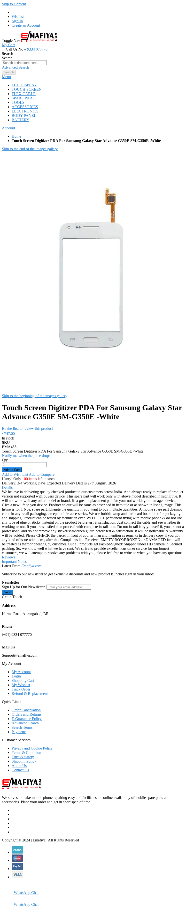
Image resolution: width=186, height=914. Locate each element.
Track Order (21, 689)
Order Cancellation (26, 710)
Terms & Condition (26, 753)
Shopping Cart (23, 680)
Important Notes (14, 561)
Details (7, 487)
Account (8, 128)
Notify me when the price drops (26, 455)
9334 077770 (37, 49)
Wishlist (18, 17)
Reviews (8, 557)
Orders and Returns (26, 714)
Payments (19, 732)
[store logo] (39, 40)
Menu (6, 77)
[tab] (93, 77)
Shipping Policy (24, 761)
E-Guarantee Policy (27, 719)
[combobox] (24, 62)
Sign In (17, 21)
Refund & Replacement (30, 693)
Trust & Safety (23, 757)
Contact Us (20, 770)
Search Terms (22, 727)
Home (16, 136)
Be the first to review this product (27, 428)
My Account (21, 672)
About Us (19, 766)
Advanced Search (15, 67)
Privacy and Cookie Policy (32, 748)
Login (16, 676)
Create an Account (26, 25)
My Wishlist (21, 685)
